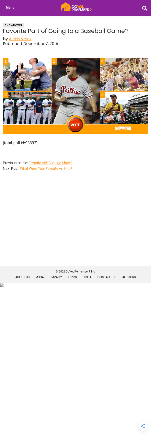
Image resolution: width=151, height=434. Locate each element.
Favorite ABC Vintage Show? (51, 163)
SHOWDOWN (13, 25)
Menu (10, 7)
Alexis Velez (20, 39)
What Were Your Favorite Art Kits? (46, 168)
